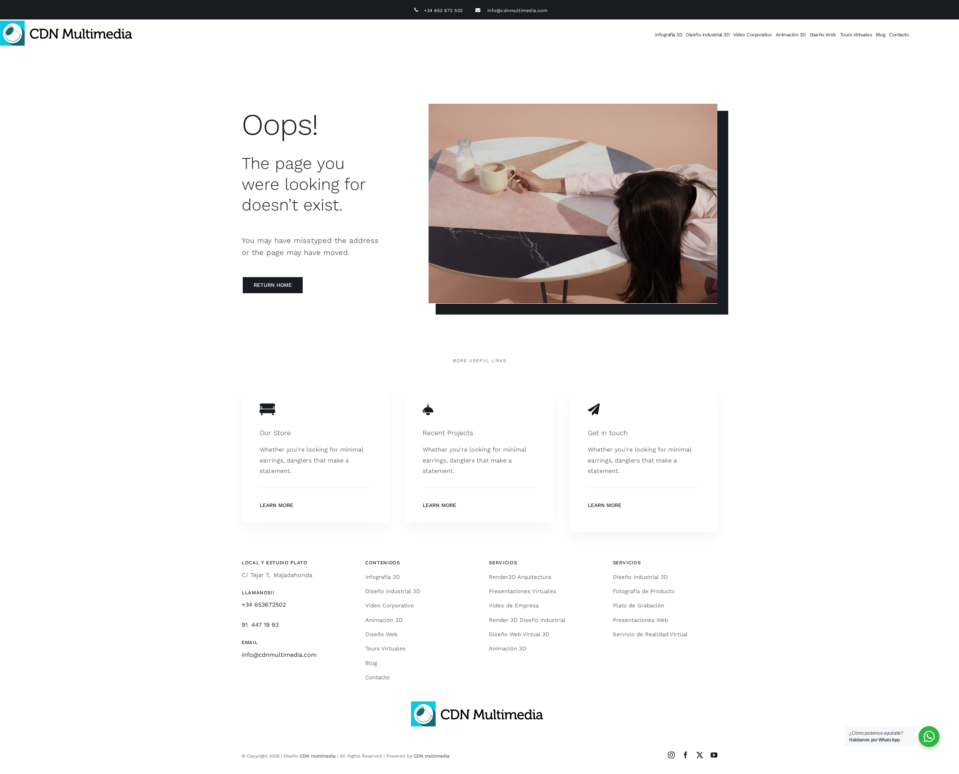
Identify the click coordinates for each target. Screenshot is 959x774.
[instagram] (671, 755)
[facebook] (685, 755)
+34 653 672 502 (448, 10)
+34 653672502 (264, 604)
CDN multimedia (318, 756)
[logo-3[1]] (68, 23)
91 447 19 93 (260, 624)
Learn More (276, 505)
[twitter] (699, 755)
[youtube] (714, 755)
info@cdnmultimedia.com (517, 10)
